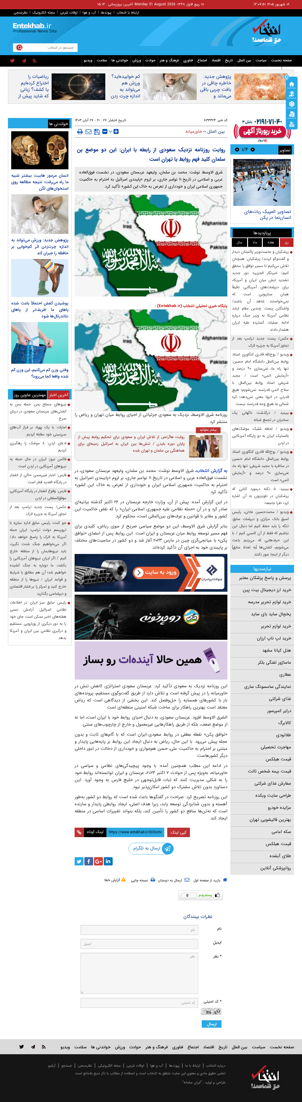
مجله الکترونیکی (109, 1065)
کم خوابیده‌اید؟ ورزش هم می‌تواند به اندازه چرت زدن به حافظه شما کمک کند (125, 92)
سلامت (102, 60)
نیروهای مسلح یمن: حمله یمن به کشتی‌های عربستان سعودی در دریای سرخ (38, 411)
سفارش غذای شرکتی (273, 783)
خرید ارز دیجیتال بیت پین (267, 589)
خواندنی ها (119, 60)
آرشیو (51, 1065)
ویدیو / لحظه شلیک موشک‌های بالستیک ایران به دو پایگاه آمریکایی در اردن (260, 436)
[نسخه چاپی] (80, 131)
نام (219, 929)
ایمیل (217, 942)
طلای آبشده (280, 856)
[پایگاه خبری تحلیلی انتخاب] (268, 34)
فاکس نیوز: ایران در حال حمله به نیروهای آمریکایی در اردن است (38, 462)
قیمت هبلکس (278, 759)
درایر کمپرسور (279, 710)
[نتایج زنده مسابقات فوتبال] (291, 123)
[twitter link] (21, 1046)
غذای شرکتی (280, 698)
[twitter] (12, 61)
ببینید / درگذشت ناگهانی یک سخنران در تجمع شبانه (260, 416)
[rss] (35, 61)
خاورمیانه (194, 131)
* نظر (217, 956)
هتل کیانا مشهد (276, 650)
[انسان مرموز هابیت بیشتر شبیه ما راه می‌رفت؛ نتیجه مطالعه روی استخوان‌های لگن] (39, 150)
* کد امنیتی (212, 1001)
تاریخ (229, 60)
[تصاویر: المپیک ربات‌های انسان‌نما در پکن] (262, 182)
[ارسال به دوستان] (88, 131)
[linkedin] (108, 861)
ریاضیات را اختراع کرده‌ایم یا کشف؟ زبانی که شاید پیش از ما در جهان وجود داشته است (33, 96)
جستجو (66, 1065)
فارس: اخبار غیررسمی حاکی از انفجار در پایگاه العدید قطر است (38, 478)
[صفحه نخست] (291, 83)
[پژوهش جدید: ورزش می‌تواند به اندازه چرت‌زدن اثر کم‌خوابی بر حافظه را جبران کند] (39, 214)
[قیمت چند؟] (291, 93)
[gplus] (98, 861)
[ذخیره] (97, 132)
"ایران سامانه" (192, 1082)
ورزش (136, 60)
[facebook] (88, 861)
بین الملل (244, 60)
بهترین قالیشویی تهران (270, 819)
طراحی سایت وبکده (273, 795)
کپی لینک (178, 832)
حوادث (150, 60)
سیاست (261, 60)
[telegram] (24, 61)
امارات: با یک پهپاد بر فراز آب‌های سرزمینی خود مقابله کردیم (38, 430)
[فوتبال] (291, 103)
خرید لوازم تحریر (276, 626)
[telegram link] (33, 1046)
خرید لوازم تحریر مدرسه (269, 602)
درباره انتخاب (215, 1065)
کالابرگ (284, 723)
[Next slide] (237, 149)
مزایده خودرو (279, 807)
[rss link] (44, 1046)
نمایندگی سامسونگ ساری (267, 686)
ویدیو (88, 60)
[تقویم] (291, 113)
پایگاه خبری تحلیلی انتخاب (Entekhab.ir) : (191, 306)
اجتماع (202, 60)
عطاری (285, 674)
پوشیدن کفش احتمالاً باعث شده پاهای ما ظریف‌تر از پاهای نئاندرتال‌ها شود (39, 309)
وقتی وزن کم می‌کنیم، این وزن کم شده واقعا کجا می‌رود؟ (39, 373)
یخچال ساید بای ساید (271, 614)
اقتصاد (216, 60)
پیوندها (106, 12)
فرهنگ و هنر (169, 60)
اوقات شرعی (69, 12)
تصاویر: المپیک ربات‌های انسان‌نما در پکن (267, 214)
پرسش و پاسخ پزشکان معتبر (265, 577)
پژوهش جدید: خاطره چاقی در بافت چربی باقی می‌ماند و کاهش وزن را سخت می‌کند (215, 92)
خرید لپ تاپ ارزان (274, 638)
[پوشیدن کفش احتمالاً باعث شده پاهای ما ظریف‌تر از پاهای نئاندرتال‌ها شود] (39, 278)
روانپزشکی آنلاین (275, 868)
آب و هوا (89, 12)
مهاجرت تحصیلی (276, 747)
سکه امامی (281, 831)
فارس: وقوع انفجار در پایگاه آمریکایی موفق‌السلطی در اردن (38, 494)
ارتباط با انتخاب (127, 12)
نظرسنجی (20, 12)
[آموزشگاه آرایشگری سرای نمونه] (151, 660)
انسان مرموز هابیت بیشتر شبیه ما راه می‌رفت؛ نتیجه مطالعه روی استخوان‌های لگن (39, 182)
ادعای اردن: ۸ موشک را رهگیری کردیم (38, 446)
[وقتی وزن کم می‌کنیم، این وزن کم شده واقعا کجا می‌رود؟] (39, 342)
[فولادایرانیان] (151, 573)
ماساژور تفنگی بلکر (274, 662)
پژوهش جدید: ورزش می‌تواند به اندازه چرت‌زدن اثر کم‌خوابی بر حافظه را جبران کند (39, 246)
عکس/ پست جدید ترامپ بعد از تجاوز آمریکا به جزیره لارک (260, 342)
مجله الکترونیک (43, 12)
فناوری (188, 60)
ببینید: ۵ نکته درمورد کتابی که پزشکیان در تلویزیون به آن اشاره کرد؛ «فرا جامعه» (260, 496)
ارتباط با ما (192, 1065)
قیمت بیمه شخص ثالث (269, 771)
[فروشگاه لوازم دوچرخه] (151, 617)
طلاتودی (283, 735)
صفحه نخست (281, 60)
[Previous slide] (253, 149)
